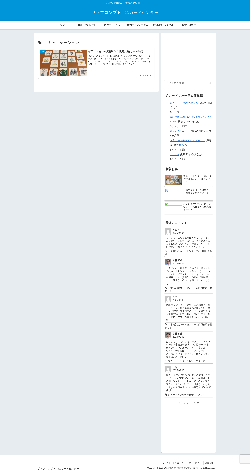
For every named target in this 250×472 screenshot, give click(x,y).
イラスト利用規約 (170, 463)
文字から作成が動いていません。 (187, 140)
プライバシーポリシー (192, 463)
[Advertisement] (188, 56)
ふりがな (174, 154)
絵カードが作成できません (184, 103)
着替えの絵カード (179, 131)
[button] (210, 83)
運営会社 (209, 463)
